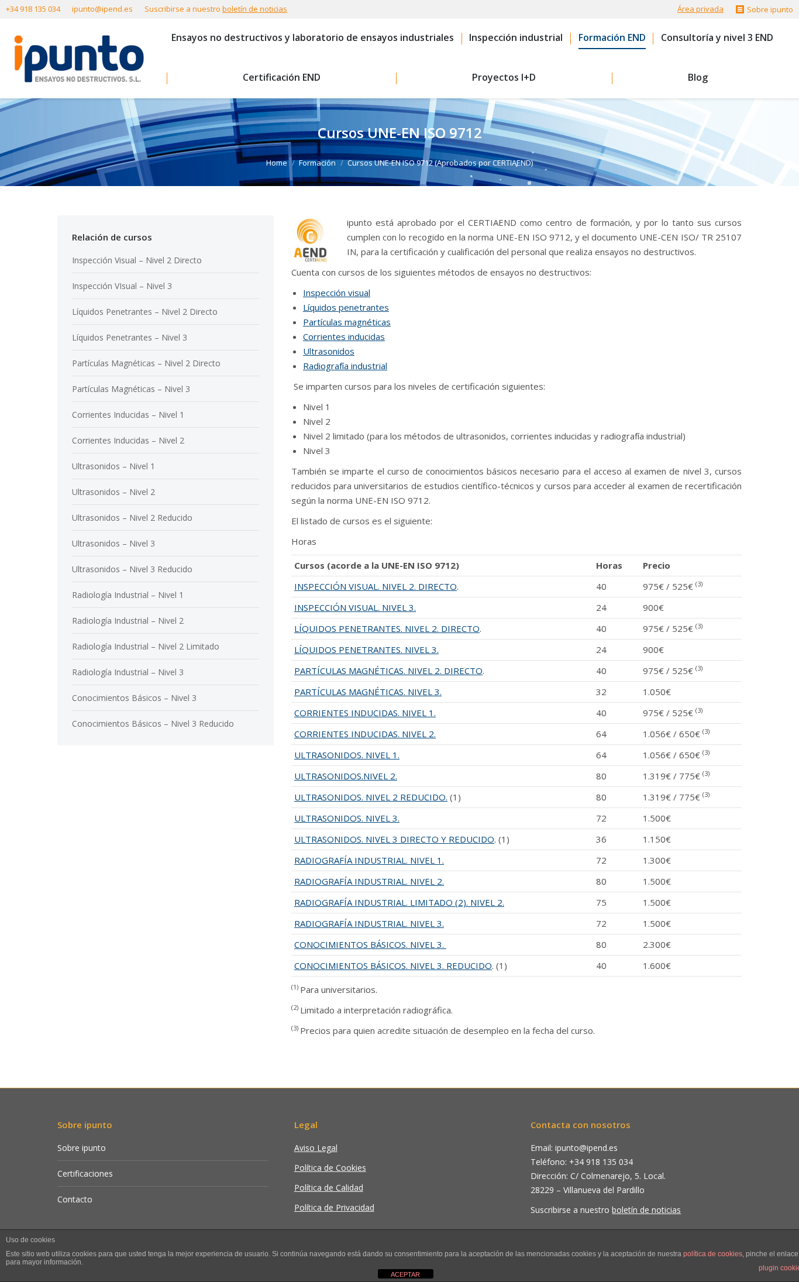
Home (276, 162)
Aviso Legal (315, 1147)
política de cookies (712, 1254)
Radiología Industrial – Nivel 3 (128, 672)
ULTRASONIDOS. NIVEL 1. (346, 755)
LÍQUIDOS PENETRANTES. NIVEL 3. (366, 649)
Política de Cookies (330, 1167)
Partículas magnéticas (347, 322)
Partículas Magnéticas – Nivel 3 (131, 388)
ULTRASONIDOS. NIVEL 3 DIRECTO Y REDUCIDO (394, 839)
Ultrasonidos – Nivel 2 (113, 491)
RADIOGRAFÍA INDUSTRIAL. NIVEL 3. (369, 923)
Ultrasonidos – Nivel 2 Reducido (132, 517)
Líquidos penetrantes (346, 307)
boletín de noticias (254, 9)
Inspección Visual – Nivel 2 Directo (137, 260)
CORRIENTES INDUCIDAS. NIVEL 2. (365, 734)
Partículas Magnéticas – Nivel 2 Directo (146, 363)
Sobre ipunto (81, 1147)
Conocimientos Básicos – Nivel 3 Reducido (153, 723)
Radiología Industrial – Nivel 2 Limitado (145, 646)
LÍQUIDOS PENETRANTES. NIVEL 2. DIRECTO (387, 628)
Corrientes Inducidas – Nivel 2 (128, 440)
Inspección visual (336, 292)
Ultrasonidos (328, 351)
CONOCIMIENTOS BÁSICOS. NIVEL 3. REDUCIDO (393, 965)
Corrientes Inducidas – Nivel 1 (128, 414)
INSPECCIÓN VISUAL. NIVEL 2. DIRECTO (375, 586)
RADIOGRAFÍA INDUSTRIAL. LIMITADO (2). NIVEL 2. (399, 902)
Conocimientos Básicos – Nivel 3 (134, 697)
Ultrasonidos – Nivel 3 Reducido (132, 569)
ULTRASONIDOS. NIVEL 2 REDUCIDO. (370, 797)
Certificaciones (85, 1173)
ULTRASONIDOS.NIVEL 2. (345, 776)
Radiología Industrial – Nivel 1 (128, 594)
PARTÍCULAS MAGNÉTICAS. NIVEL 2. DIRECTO (388, 670)
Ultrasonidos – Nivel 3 (113, 543)
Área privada (700, 9)
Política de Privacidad (334, 1207)
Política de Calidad (328, 1187)
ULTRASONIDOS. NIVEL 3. (346, 818)
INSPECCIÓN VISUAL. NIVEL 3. (355, 607)
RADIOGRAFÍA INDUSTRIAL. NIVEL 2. (369, 881)
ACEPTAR (405, 1274)
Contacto (74, 1199)
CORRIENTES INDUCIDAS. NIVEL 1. (365, 713)
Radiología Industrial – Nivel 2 (128, 620)
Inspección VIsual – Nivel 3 (122, 285)
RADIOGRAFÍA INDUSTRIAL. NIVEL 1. (369, 860)
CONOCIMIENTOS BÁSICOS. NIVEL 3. (370, 944)
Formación (317, 162)
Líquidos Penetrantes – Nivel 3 (129, 337)
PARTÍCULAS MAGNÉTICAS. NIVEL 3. (368, 691)
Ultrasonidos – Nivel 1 (113, 466)
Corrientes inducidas (344, 336)
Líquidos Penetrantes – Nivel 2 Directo (145, 311)
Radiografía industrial (345, 366)
